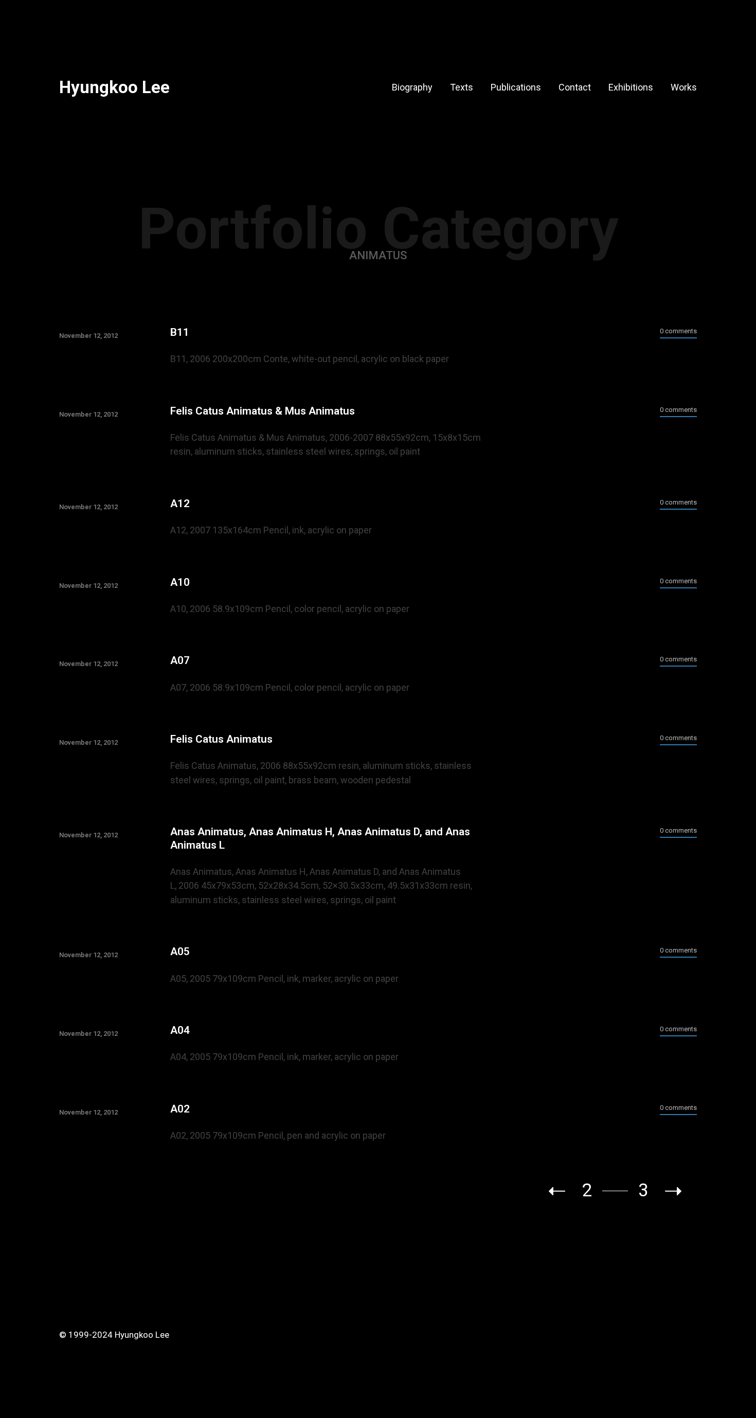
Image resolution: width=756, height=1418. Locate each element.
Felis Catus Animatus (221, 739)
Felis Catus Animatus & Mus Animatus (262, 411)
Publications (516, 87)
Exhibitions (630, 87)
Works (684, 87)
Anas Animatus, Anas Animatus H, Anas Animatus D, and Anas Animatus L (320, 838)
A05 (180, 951)
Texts (461, 87)
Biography (412, 87)
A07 (180, 660)
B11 (179, 332)
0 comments (678, 331)
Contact (575, 87)
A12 (180, 503)
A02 (180, 1109)
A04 (180, 1030)
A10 (180, 582)
